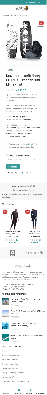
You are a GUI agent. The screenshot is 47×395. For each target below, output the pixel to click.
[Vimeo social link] (11, 2)
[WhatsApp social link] (14, 2)
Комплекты (23, 15)
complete (13, 194)
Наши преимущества (11, 355)
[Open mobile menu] (3, 8)
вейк (40, 194)
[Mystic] (13, 253)
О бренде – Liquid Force (16, 136)
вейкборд (6, 197)
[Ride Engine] (34, 253)
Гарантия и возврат (10, 368)
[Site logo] (23, 8)
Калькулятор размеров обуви (19, 133)
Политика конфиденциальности (15, 381)
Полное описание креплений (18, 119)
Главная (5, 15)
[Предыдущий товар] (38, 15)
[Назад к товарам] (40, 15)
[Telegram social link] (20, 2)
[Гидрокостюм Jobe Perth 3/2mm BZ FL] (12, 219)
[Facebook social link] (3, 2)
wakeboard (32, 194)
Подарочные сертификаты (13, 372)
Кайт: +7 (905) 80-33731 (14, 287)
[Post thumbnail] (5, 302)
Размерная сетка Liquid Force (19, 130)
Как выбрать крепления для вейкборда (23, 128)
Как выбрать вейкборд (16, 125)
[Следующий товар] (43, 15)
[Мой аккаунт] (44, 8)
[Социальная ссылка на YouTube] (9, 2)
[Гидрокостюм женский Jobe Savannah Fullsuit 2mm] (34, 219)
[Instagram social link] (6, 2)
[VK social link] (17, 2)
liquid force (22, 194)
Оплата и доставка (10, 364)
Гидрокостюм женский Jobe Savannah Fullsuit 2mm (35, 233)
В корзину (12, 167)
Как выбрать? (8, 377)
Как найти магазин (10, 360)
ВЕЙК (13, 15)
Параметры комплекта (17, 155)
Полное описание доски (16, 117)
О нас (4, 351)
